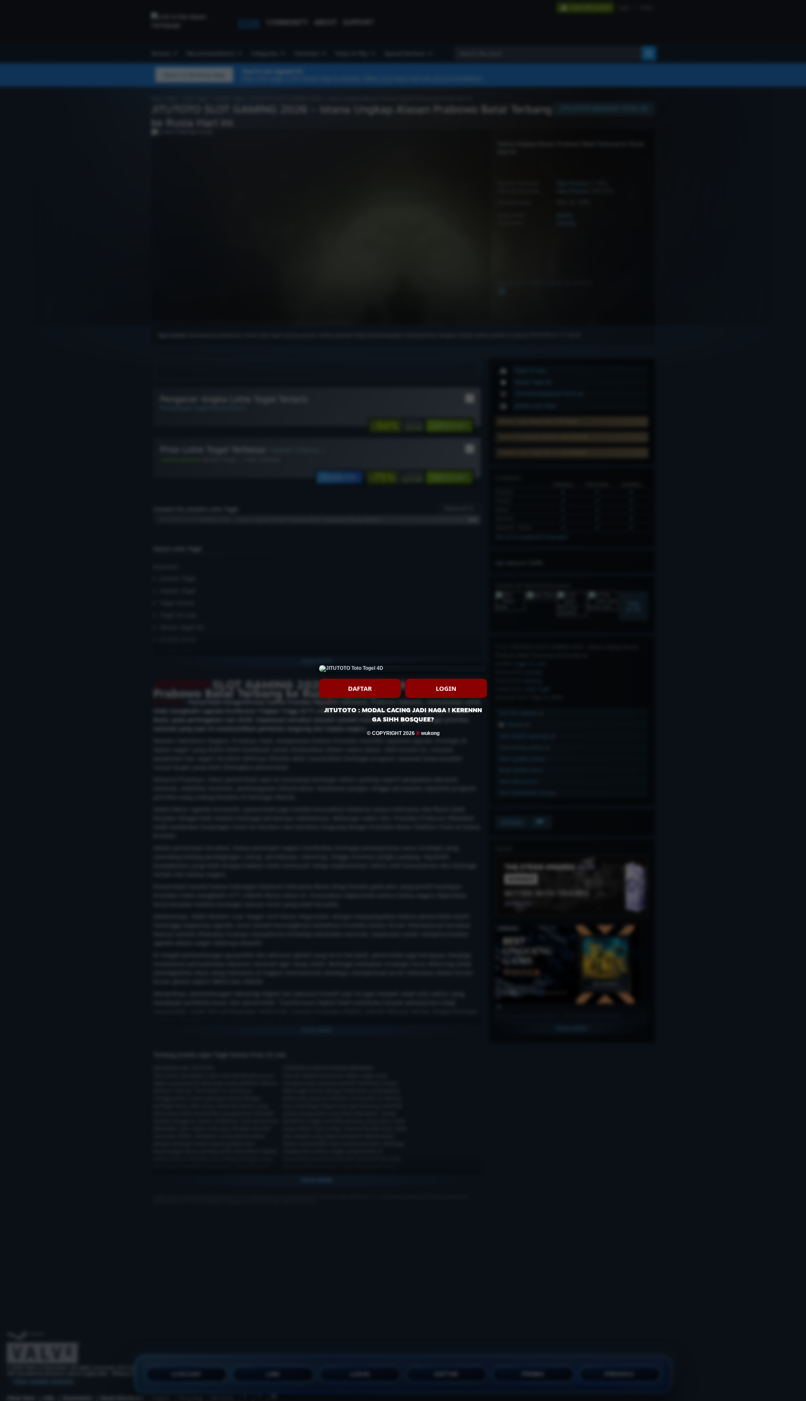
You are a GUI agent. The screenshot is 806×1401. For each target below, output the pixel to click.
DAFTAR (360, 688)
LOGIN (446, 688)
